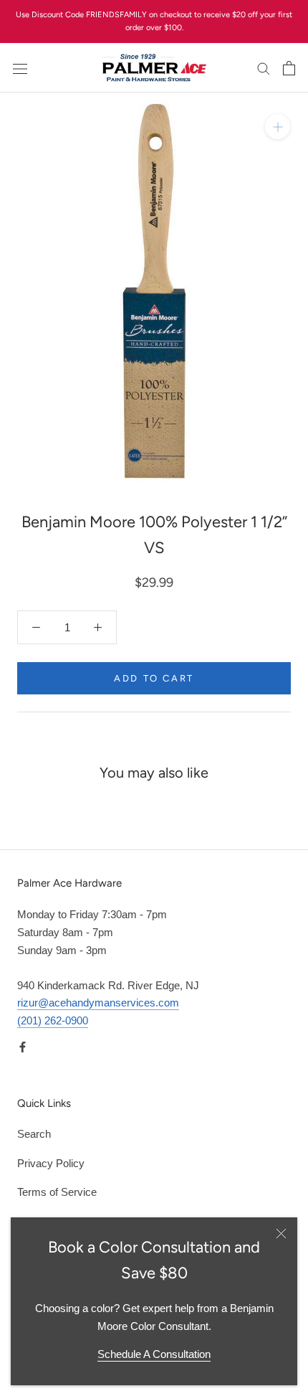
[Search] (263, 68)
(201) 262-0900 (52, 1020)
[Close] (281, 1233)
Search (34, 1134)
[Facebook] (22, 1047)
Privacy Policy (51, 1163)
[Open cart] (289, 68)
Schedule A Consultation (154, 1354)
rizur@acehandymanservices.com (98, 1002)
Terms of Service (57, 1192)
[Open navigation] (20, 68)
